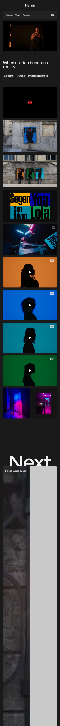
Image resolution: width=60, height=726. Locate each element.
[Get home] (30, 5)
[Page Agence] (9, 15)
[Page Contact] (26, 15)
